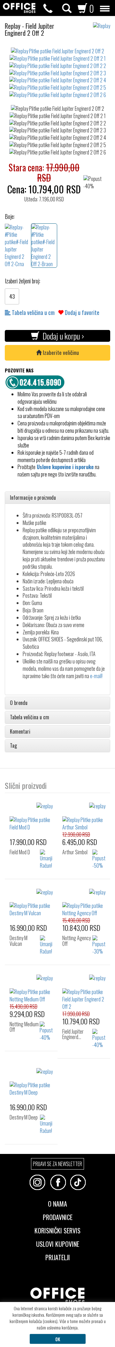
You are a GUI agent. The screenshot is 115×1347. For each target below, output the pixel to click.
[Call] (48, 8)
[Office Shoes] (19, 8)
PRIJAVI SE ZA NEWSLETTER (57, 1164)
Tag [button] (13, 746)
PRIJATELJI (57, 1257)
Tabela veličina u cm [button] (29, 717)
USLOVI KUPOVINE (57, 1243)
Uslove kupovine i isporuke (65, 467)
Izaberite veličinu (60, 352)
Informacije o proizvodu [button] (33, 498)
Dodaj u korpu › (61, 336)
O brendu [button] (18, 703)
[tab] (57, 498)
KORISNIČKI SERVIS (57, 1230)
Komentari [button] (20, 732)
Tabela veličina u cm (33, 312)
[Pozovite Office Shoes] (37, 381)
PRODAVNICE (58, 1216)
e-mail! (96, 676)
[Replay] (104, 23)
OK (57, 1339)
